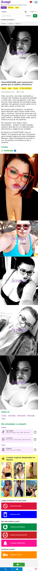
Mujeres (4, 7)
